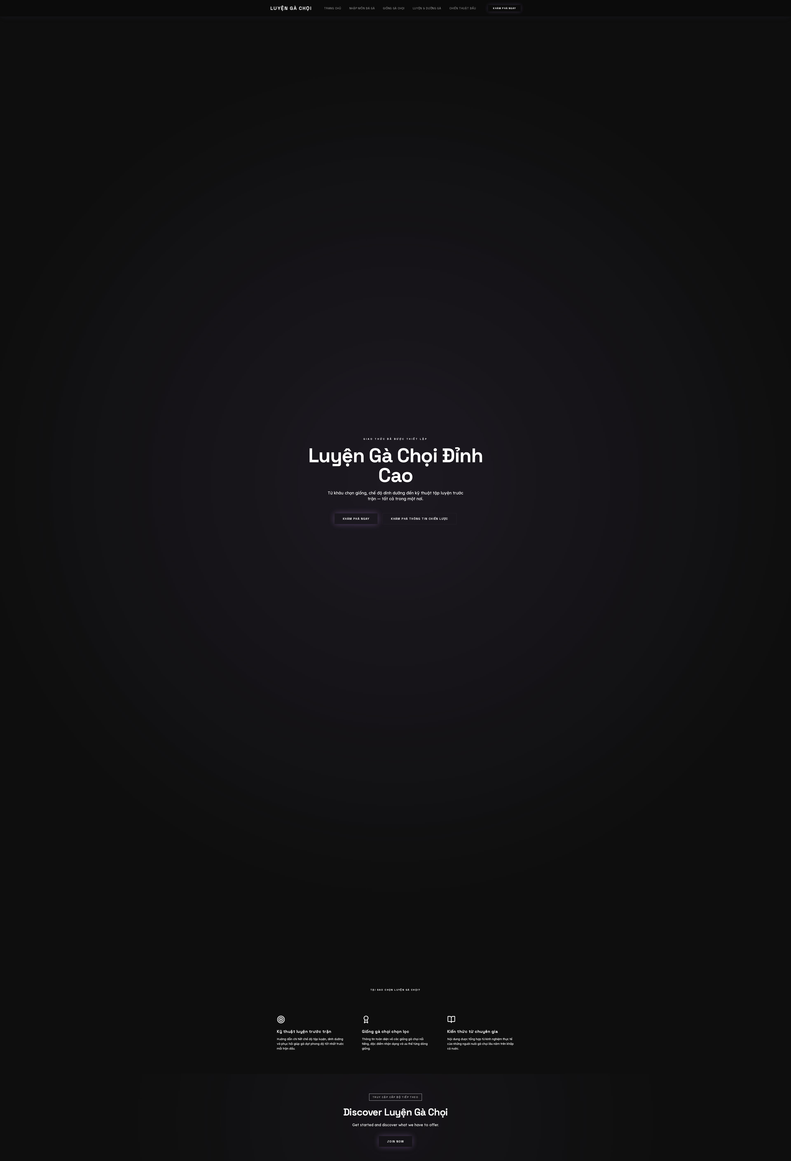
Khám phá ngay (504, 8)
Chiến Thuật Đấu (462, 8)
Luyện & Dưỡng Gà (427, 8)
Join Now (395, 1141)
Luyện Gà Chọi (291, 8)
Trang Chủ (332, 8)
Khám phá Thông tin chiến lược (419, 519)
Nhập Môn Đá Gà (362, 8)
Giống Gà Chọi (393, 8)
